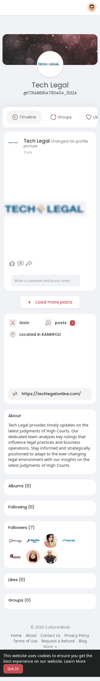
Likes (13, 579)
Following (17, 507)
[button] (92, 7)
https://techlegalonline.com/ (51, 394)
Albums (16, 486)
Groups (15, 600)
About (31, 635)
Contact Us (51, 635)
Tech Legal (50, 85)
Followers (17, 527)
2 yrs (28, 152)
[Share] (29, 263)
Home (16, 635)
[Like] (12, 264)
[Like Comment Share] (20, 263)
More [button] (48, 647)
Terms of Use (25, 641)
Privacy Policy (76, 635)
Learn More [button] (75, 661)
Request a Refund (58, 641)
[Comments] (20, 263)
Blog (83, 641)
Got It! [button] (13, 668)
